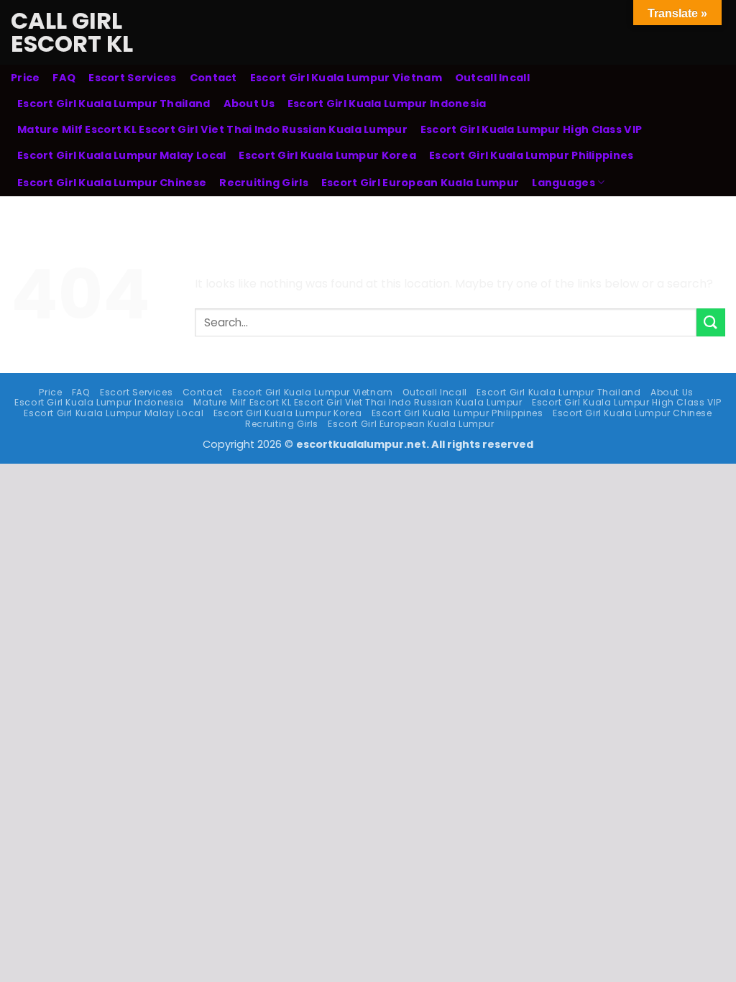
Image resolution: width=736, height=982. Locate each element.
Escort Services (132, 77)
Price (25, 77)
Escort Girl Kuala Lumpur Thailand (114, 103)
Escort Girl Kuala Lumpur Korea (327, 155)
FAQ (63, 77)
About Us (249, 103)
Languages (563, 182)
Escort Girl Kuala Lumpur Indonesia (387, 103)
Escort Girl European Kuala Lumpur (420, 182)
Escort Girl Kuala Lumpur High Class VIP (531, 129)
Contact (213, 77)
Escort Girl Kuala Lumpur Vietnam (346, 77)
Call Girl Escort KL (72, 32)
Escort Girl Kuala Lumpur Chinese (111, 182)
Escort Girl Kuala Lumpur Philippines (531, 155)
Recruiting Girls (263, 182)
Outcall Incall (492, 77)
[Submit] (710, 322)
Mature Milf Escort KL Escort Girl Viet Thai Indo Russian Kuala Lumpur (212, 129)
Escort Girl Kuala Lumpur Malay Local (121, 155)
